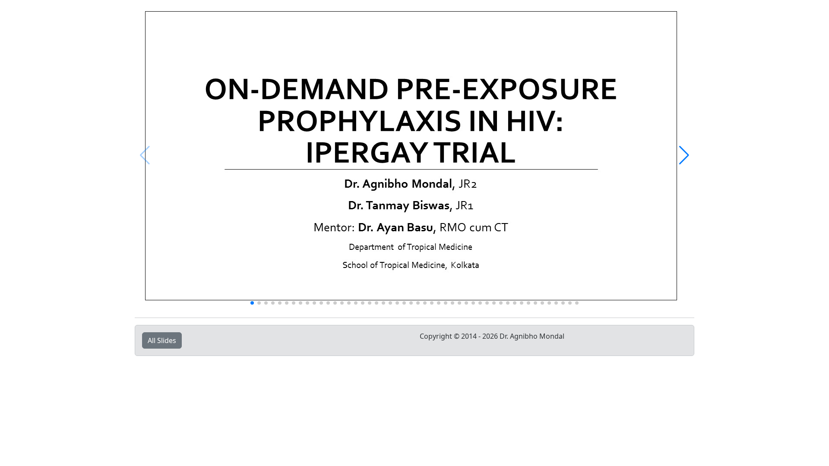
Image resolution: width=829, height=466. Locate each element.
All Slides (162, 340)
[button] (684, 155)
